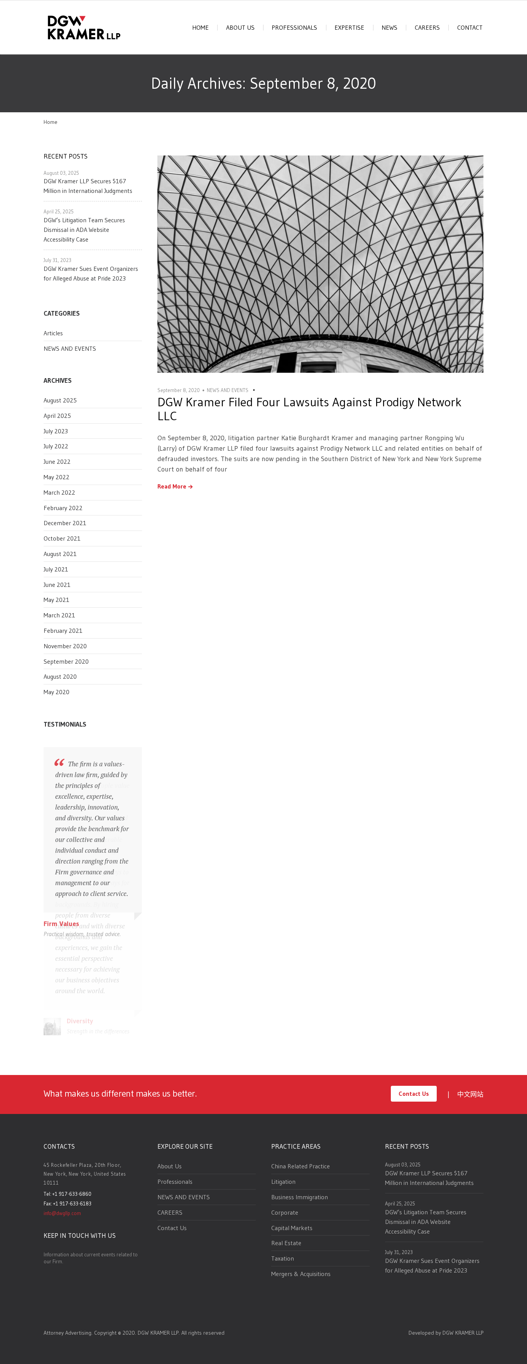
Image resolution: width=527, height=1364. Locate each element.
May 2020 (56, 692)
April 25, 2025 (59, 211)
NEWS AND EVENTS (70, 348)
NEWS (389, 27)
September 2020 (66, 661)
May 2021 (56, 599)
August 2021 (60, 554)
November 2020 (65, 646)
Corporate (284, 1212)
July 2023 (56, 431)
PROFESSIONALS (294, 27)
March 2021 (59, 615)
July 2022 (56, 446)
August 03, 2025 (61, 173)
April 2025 (57, 415)
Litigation (283, 1181)
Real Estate (286, 1243)
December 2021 (65, 523)
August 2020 (60, 676)
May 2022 (56, 477)
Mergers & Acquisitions (301, 1274)
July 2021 (56, 569)
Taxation (282, 1258)
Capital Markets (291, 1228)
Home (50, 121)
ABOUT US (240, 27)
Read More (171, 486)
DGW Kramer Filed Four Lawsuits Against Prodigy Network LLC (309, 408)
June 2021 (57, 584)
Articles (53, 333)
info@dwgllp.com (62, 1213)
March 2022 (59, 492)
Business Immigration (299, 1197)
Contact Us (414, 1093)
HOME (200, 27)
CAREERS (427, 27)
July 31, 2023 (57, 260)
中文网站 (470, 1094)
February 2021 (63, 630)
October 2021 (62, 538)
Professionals (175, 1181)
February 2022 (63, 508)
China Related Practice (300, 1166)
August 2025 (60, 400)
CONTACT (470, 27)
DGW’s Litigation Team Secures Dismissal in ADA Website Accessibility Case (84, 229)
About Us (169, 1166)
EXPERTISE (349, 27)
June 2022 (57, 461)
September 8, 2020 (178, 390)
